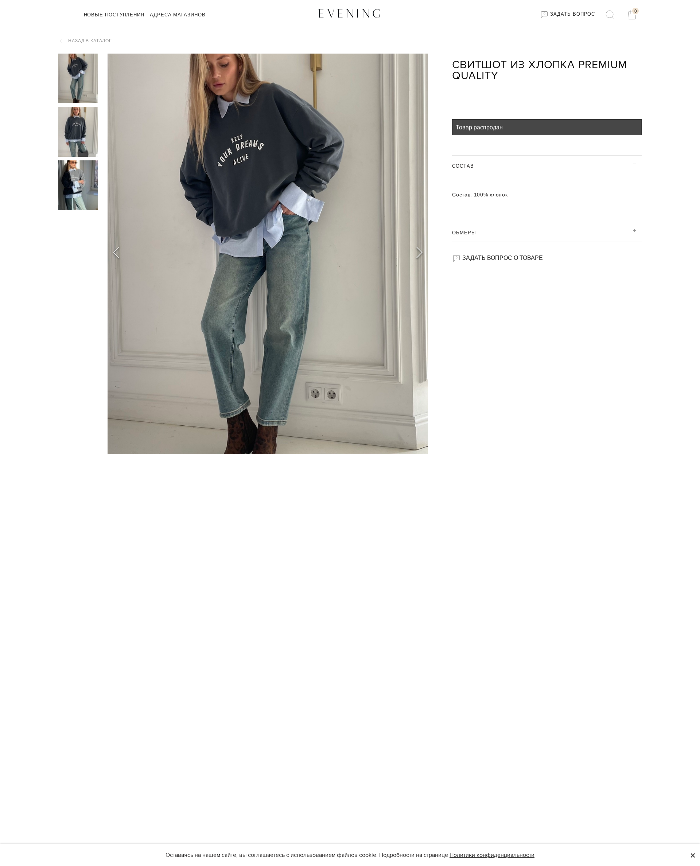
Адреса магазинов (178, 14)
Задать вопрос (572, 14)
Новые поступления (114, 14)
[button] (419, 254)
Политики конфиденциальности (492, 855)
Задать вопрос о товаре (502, 257)
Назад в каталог (89, 40)
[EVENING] (350, 13)
